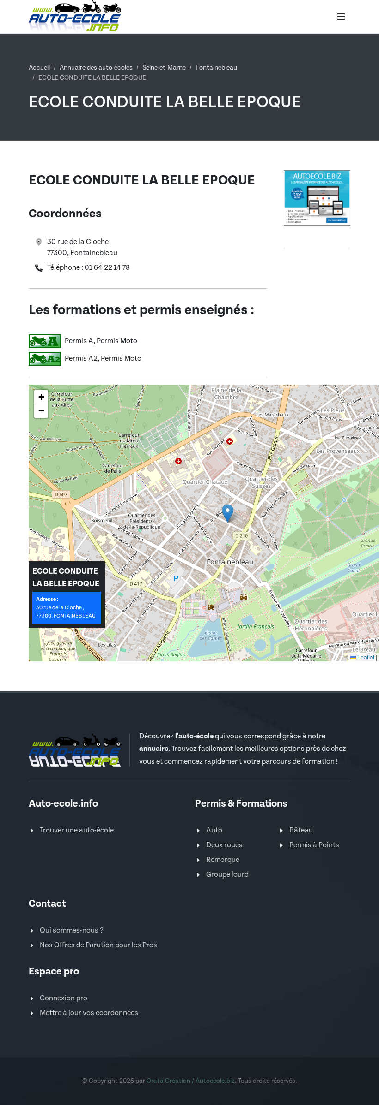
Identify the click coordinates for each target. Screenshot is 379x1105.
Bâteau (301, 830)
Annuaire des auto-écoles (96, 67)
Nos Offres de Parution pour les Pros (98, 945)
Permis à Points (314, 845)
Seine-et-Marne (164, 67)
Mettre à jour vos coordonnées (89, 1013)
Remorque (222, 859)
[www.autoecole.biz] (317, 197)
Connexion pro (63, 998)
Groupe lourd (227, 874)
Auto (214, 830)
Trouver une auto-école (77, 830)
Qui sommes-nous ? (72, 930)
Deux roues (224, 845)
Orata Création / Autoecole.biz (191, 1081)
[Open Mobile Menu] (341, 16)
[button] (227, 513)
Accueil (39, 67)
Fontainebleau (216, 67)
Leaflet (365, 657)
